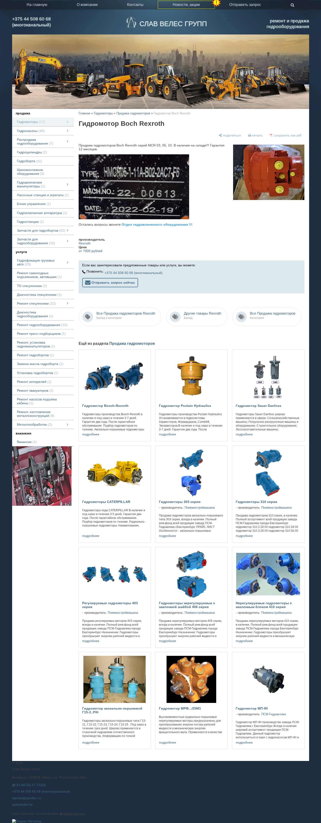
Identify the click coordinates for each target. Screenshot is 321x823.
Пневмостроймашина (200, 507)
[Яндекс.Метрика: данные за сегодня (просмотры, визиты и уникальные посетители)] (26, 821)
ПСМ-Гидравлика (273, 714)
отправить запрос (245, 5)
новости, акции (186, 5)
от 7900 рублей (90, 251)
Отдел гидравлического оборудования (155, 224)
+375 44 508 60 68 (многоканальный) (31, 21)
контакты (135, 5)
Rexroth (85, 243)
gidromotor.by (22, 804)
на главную (37, 5)
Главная (84, 113)
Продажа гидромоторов (133, 113)
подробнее (90, 434)
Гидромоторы (103, 113)
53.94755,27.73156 (31, 785)
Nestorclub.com (74, 813)
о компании (87, 5)
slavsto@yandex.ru (26, 798)
